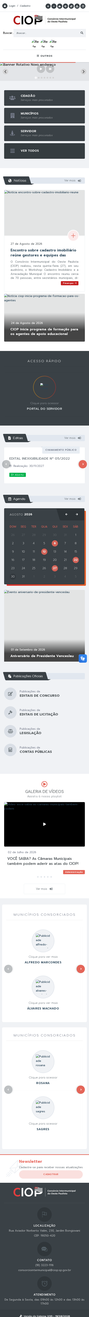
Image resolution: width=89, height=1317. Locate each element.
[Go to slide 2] (38, 78)
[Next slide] (83, 71)
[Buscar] (82, 33)
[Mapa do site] (77, 6)
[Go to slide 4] (44, 78)
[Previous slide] (5, 71)
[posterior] (77, 514)
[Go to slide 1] (36, 78)
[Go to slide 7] (53, 78)
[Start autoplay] (41, 69)
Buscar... (8, 33)
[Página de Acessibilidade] (82, 6)
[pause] (50, 69)
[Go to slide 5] (47, 78)
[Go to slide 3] (41, 78)
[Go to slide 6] (50, 78)
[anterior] (66, 514)
